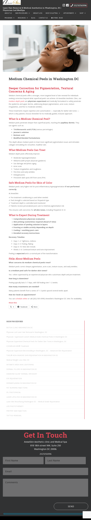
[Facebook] (67, 6)
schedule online (21, 298)
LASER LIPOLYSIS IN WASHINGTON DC (21, 397)
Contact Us (43, 18)
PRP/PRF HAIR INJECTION (16, 411)
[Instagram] (64, 6)
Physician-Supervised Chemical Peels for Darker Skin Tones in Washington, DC (36, 341)
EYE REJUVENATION (14, 378)
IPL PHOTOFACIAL (13, 392)
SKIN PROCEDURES (21, 13)
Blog (33, 18)
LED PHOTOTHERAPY (14, 406)
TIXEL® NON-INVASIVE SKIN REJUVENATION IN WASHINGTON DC (32, 355)
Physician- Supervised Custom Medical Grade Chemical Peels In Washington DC (36, 337)
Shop (81, 13)
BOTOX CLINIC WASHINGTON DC (19, 327)
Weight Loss (37, 13)
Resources (22, 18)
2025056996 (80, 5)
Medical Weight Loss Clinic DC (18, 360)
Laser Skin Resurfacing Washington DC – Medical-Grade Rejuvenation (33, 401)
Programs (8, 18)
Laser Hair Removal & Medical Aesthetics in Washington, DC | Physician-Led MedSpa (32, 9)
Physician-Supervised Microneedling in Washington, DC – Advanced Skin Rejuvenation (39, 351)
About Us (8, 13)
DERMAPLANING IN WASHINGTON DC (21, 383)
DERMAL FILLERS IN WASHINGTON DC (21, 369)
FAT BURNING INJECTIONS (16, 388)
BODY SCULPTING (52, 13)
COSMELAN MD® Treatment (17, 346)
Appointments (68, 13)
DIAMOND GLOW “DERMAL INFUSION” (21, 374)
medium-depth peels (17, 101)
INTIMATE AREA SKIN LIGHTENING (20, 364)
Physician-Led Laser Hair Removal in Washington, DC (26, 332)
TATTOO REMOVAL (14, 415)
